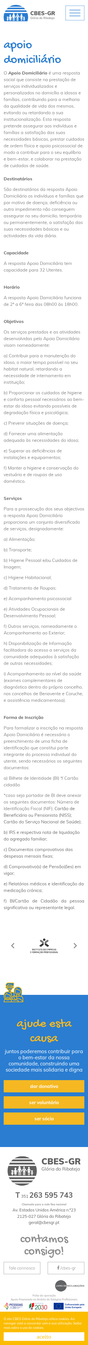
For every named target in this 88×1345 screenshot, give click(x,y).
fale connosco (22, 1268)
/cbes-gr (68, 1268)
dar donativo (44, 1086)
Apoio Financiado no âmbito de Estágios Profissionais (44, 1297)
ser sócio (44, 1119)
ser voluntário (44, 1102)
